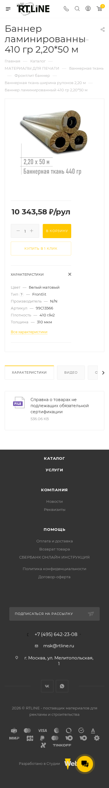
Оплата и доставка (54, 541)
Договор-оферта (54, 576)
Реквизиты (54, 509)
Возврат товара (54, 549)
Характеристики (29, 372)
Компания (54, 489)
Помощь (54, 529)
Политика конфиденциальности (54, 568)
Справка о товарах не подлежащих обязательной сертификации (60, 405)
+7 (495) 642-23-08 (56, 634)
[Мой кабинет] (88, 9)
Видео (71, 372)
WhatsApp (62, 686)
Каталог (54, 458)
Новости (54, 501)
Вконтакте (47, 686)
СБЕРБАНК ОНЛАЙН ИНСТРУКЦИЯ (54, 557)
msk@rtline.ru (58, 645)
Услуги (54, 470)
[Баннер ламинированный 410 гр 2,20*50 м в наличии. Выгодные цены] (54, 142)
